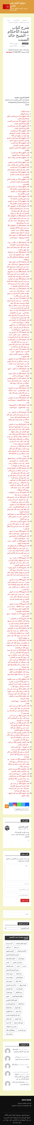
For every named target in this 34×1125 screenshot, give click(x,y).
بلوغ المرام (21, 958)
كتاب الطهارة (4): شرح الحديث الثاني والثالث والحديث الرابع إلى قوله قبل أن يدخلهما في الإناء (19, 133)
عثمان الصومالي (23, 1064)
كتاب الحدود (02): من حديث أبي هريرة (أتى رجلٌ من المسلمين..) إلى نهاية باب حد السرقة (18, 718)
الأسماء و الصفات (21, 951)
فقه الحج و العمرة (10, 1004)
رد (28, 840)
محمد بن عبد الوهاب (11, 1026)
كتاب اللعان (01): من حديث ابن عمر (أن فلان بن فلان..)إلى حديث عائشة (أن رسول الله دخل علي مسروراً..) (18, 691)
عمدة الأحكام (19, 809)
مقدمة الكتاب (24, 111)
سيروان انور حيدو (23, 1049)
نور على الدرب (21, 1030)
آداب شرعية (9, 943)
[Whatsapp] (19, 804)
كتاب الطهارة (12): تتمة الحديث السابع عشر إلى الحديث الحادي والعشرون (19, 174)
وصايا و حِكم (9, 1034)
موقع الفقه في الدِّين (18, 4)
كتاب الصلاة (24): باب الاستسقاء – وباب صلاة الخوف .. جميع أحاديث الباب (18, 407)
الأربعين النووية (10, 951)
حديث (26, 809)
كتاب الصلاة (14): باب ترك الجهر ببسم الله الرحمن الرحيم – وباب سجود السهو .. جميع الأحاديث (19, 327)
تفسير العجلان (9, 966)
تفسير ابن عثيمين (17, 962)
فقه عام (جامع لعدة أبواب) (13, 1015)
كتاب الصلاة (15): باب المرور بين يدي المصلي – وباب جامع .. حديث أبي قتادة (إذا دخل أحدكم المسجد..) (18, 334)
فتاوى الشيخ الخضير (17, 996)
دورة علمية (19, 973)
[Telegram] (11, 804)
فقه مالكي (8, 1019)
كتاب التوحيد (18, 1019)
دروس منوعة (9, 973)
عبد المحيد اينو (24, 1057)
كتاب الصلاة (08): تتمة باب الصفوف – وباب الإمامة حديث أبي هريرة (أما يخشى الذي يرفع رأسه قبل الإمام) (18, 274)
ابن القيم (8, 947)
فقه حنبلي (18, 1011)
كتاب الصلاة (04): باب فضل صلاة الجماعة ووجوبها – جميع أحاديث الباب (19, 237)
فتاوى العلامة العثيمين (11, 1000)
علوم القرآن (9, 992)
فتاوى (7, 996)
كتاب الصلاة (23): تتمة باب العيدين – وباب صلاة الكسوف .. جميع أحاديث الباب (18, 400)
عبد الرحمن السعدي (11, 985)
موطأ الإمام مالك (10, 1030)
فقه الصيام (17, 1007)
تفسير (7, 962)
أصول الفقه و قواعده (21, 943)
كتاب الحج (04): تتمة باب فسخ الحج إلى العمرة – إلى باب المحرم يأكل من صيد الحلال (18, 516)
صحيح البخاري (19, 977)
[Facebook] (27, 804)
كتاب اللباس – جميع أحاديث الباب (18, 774)
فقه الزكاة (21, 1004)
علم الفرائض (9, 989)
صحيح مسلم (9, 981)
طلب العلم (18, 981)
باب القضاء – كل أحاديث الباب (19, 747)
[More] (7, 804)
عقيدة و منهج (23, 985)
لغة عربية (8, 1022)
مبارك (26, 1082)
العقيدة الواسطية (10, 958)
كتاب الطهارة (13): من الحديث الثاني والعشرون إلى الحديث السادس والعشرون (18, 181)
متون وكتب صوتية (18, 1022)
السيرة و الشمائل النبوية (12, 954)
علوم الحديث (19, 989)
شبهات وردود (9, 977)
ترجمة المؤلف (24, 114)
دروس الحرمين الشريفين (12, 970)
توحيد (18, 966)
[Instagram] (15, 804)
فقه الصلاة (9, 1007)
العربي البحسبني (23, 827)
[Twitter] (23, 804)
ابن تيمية (16, 947)
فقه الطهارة (9, 1011)
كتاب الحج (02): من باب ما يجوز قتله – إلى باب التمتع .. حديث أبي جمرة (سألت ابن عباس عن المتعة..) (18, 499)
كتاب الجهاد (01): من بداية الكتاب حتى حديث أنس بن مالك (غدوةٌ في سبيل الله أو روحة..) (18, 778)
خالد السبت (25, 43)
